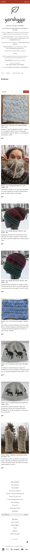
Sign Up (26, 514)
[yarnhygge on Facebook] (27, 542)
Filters (26, 91)
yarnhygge (11, 546)
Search (15, 528)
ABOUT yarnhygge (15, 534)
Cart (28, 1)
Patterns (8, 73)
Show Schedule (15, 485)
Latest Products (15, 522)
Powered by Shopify (19, 546)
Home (2, 73)
